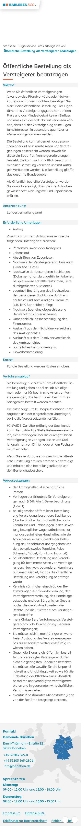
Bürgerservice (26, 46)
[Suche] (67, 4)
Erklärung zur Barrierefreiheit (25, 821)
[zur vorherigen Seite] (65, 819)
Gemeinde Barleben (18, 737)
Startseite (9, 46)
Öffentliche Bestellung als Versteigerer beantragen (40, 51)
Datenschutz (34, 813)
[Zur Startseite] (20, 4)
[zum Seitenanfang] (74, 819)
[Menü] (76, 4)
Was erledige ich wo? (52, 46)
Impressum (11, 813)
